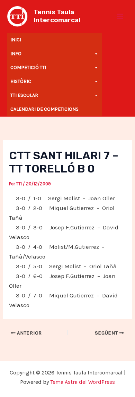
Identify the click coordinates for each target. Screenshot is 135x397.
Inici (15, 40)
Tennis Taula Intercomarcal (57, 16)
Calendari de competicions (44, 109)
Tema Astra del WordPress (82, 382)
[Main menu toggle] (120, 16)
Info (15, 54)
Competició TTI (28, 67)
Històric (20, 81)
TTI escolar (24, 95)
